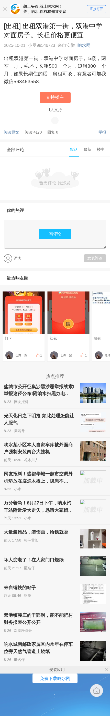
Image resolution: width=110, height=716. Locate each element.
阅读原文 (11, 132)
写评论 (55, 234)
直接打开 (96, 9)
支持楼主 (55, 97)
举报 (102, 132)
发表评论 (95, 258)
